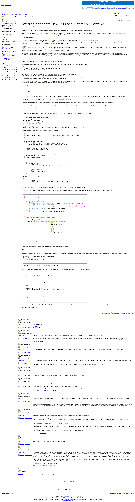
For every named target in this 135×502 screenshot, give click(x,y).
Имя (115, 13)
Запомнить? (130, 13)
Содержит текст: (6, 34)
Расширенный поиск (7, 41)
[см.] (106, 3)
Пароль (116, 15)
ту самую (35, 81)
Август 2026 (9, 65)
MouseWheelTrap (53, 42)
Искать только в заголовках (7, 38)
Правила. (100, 499)
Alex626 (20, 474)
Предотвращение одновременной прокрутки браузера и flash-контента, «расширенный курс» (43, 481)
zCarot (88, 497)
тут (36, 326)
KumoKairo (26, 14)
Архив (127, 493)
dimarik (20, 324)
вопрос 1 (24, 57)
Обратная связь (113, 493)
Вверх (132, 493)
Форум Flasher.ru (12, 14)
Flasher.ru (122, 493)
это (35, 324)
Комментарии (105, 313)
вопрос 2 (24, 58)
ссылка (125, 456)
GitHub (36, 307)
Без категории (7, 47)
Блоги (20, 14)
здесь (35, 327)
